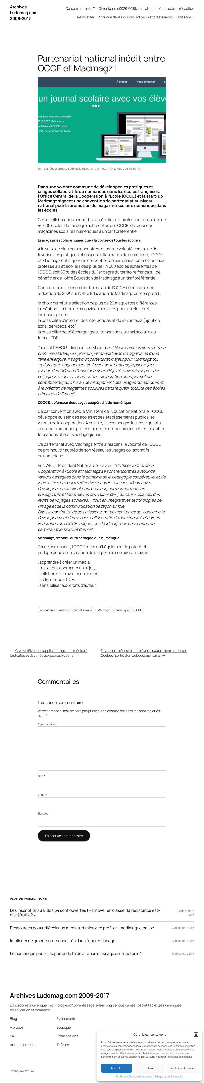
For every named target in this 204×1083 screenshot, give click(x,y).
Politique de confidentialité (168, 1076)
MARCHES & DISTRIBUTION (125, 168)
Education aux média (95, 168)
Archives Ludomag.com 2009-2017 (24, 12)
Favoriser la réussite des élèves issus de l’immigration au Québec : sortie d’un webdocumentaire (144, 653)
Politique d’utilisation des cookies (134, 1076)
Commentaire (47, 724)
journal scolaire (82, 610)
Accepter (117, 1068)
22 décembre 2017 (183, 928)
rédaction (55, 168)
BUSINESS (74, 168)
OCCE (138, 610)
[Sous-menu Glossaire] (193, 17)
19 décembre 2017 (183, 953)
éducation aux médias (54, 610)
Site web (43, 813)
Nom (41, 776)
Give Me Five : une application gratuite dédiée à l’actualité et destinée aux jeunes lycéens (48, 653)
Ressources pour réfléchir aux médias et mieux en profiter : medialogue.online (82, 928)
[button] (196, 1035)
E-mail (42, 795)
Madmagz (104, 610)
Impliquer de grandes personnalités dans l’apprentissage (62, 940)
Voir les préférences (182, 1068)
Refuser (149, 1068)
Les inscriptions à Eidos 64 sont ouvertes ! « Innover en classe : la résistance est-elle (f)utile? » (85, 912)
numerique (122, 610)
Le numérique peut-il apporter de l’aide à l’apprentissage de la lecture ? (75, 953)
